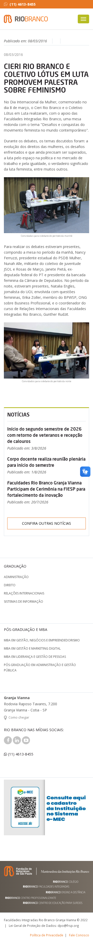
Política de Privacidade (46, 935)
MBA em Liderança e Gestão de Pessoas (35, 656)
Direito (10, 585)
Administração (16, 577)
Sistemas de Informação (23, 601)
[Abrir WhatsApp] (80, 930)
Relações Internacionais (24, 593)
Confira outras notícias (46, 523)
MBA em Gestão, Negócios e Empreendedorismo (42, 640)
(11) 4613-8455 (23, 4)
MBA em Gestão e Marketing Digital (32, 648)
